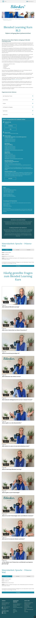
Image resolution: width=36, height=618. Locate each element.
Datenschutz (15, 611)
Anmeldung (10, 125)
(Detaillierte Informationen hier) (17, 79)
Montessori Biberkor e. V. (17, 603)
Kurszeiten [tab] (28, 249)
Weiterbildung (26, 606)
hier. (17, 133)
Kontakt (14, 609)
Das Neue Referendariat (28, 607)
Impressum (15, 610)
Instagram (4, 612)
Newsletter (26, 611)
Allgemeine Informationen (28, 602)
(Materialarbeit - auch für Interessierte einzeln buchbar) (14, 150)
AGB (14, 612)
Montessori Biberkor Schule (17, 607)
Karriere (25, 608)
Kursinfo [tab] (7, 249)
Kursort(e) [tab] (17, 249)
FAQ (10, 129)
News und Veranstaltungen (28, 609)
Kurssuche (10, 178)
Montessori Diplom (27, 603)
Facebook (4, 613)
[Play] (18, 295)
